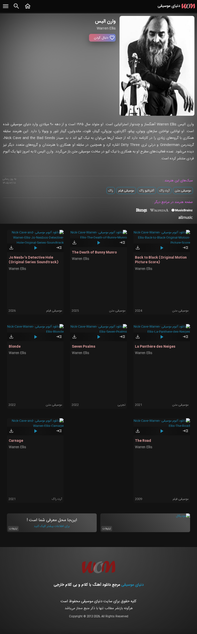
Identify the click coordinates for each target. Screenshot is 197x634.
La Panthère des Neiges (155, 346)
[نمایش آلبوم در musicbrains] (182, 211)
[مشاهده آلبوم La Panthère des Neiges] (185, 339)
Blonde (15, 346)
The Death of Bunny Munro (94, 252)
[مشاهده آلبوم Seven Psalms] (122, 339)
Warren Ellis (17, 269)
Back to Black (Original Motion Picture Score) (161, 260)
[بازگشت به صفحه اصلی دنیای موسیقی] (27, 9)
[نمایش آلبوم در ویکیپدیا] (159, 212)
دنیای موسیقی (132, 585)
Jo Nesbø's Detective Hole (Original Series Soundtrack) (33, 260)
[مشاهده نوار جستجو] (16, 9)
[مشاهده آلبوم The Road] (185, 433)
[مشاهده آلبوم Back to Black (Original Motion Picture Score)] (185, 249)
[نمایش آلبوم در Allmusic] (186, 218)
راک (110, 190)
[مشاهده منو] (5, 9)
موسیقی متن (183, 190)
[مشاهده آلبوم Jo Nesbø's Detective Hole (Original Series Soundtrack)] (59, 249)
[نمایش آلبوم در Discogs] (141, 212)
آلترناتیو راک (146, 190)
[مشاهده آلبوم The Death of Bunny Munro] (122, 244)
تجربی (121, 404)
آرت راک (164, 190)
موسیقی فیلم (126, 190)
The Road (143, 441)
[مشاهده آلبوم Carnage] (59, 433)
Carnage (16, 441)
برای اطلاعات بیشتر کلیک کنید (52, 526)
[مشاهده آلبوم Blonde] (59, 339)
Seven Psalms (83, 346)
